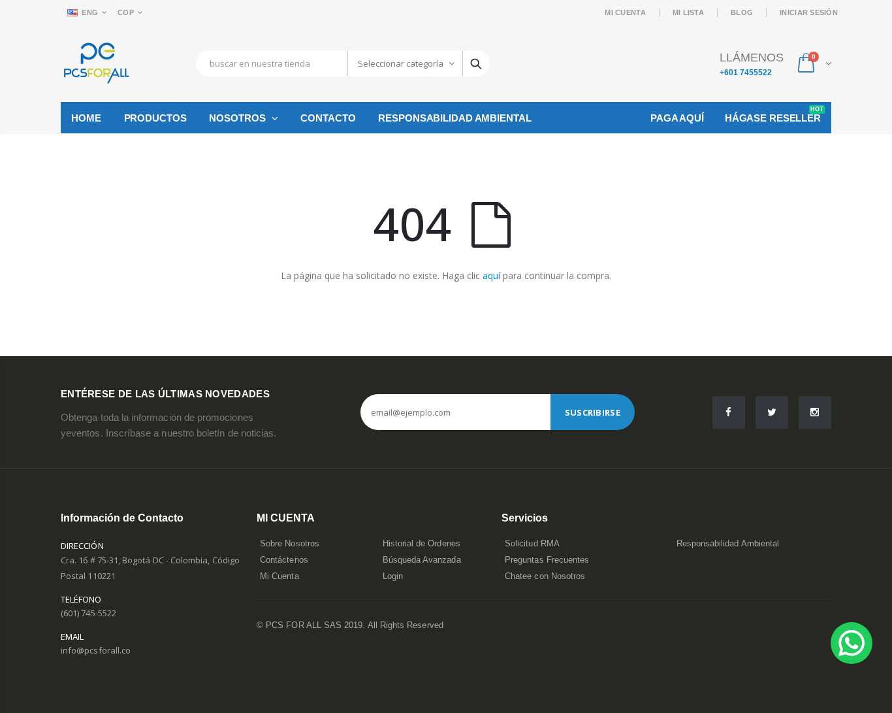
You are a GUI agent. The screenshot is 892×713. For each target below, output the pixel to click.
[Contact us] (851, 643)
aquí (491, 275)
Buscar (476, 63)
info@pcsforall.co (96, 650)
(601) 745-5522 (88, 613)
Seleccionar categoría (400, 63)
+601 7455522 (746, 72)
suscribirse (592, 412)
